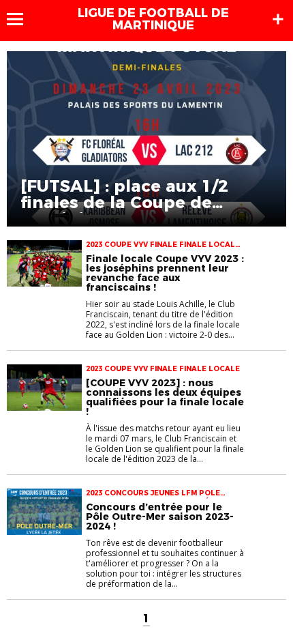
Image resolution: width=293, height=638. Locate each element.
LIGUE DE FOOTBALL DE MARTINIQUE (153, 19)
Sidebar (278, 19)
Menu (21, 19)
